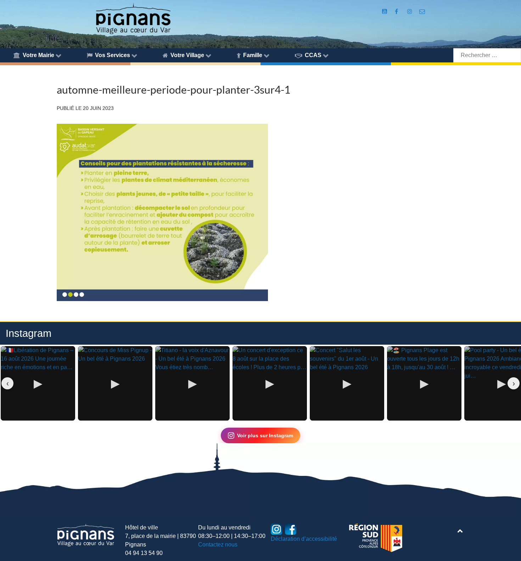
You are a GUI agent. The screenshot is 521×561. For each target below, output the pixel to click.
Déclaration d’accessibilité (304, 539)
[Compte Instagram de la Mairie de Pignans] (410, 11)
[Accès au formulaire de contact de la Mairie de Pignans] (422, 11)
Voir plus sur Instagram (265, 435)
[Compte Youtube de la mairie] (385, 11)
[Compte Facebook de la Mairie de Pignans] (397, 11)
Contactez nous (217, 544)
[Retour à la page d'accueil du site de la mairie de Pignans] (133, 18)
